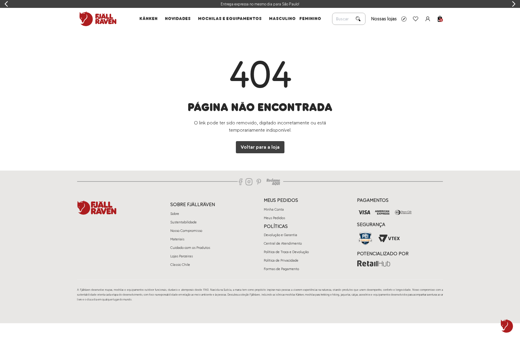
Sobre (174, 214)
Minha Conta (274, 209)
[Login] (428, 18)
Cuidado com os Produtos (190, 248)
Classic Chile (180, 265)
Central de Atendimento (283, 243)
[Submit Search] (358, 19)
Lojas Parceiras (181, 256)
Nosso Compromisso (186, 231)
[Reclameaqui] (273, 181)
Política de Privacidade (281, 260)
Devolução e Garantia (280, 235)
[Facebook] (241, 181)
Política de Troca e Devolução (286, 252)
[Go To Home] (97, 18)
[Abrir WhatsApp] (507, 326)
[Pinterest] (259, 182)
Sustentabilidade (183, 222)
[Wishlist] (416, 18)
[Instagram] (249, 182)
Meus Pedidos (274, 218)
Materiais (177, 239)
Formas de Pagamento (281, 269)
